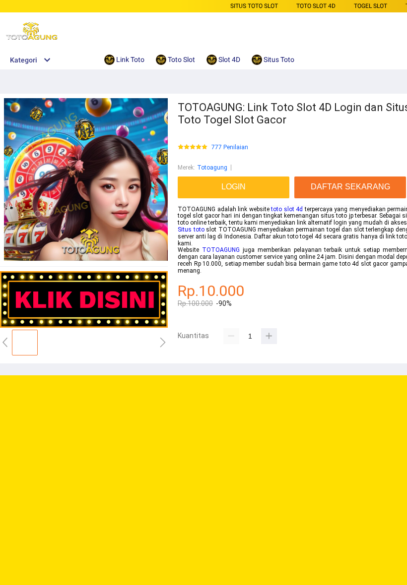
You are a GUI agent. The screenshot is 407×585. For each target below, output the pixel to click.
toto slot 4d (287, 209)
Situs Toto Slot (254, 5)
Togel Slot (370, 5)
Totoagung (212, 167)
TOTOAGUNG (221, 249)
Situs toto (191, 229)
